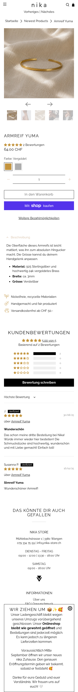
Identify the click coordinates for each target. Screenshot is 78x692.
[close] (70, 608)
